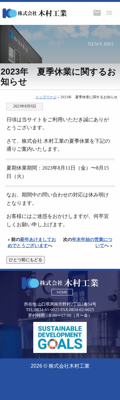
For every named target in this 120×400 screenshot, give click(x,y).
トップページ (46, 97)
